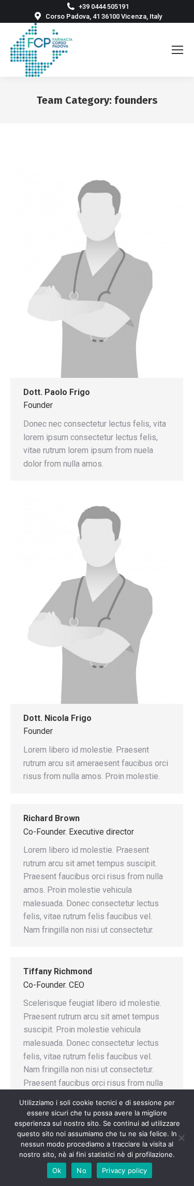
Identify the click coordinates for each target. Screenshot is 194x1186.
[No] (181, 1138)
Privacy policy (124, 1170)
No (81, 1170)
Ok (57, 1170)
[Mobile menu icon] (177, 50)
